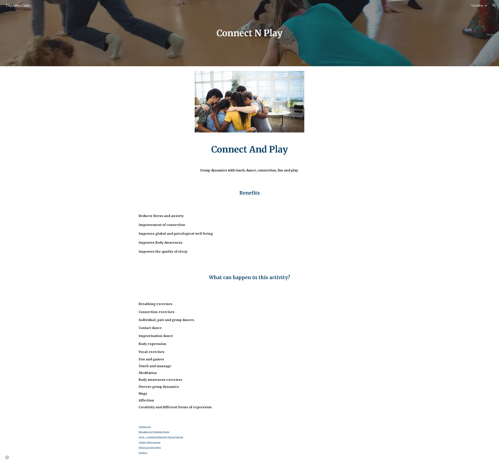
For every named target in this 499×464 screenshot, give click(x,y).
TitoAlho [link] (477, 6)
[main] (249, 33)
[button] (494, 5)
